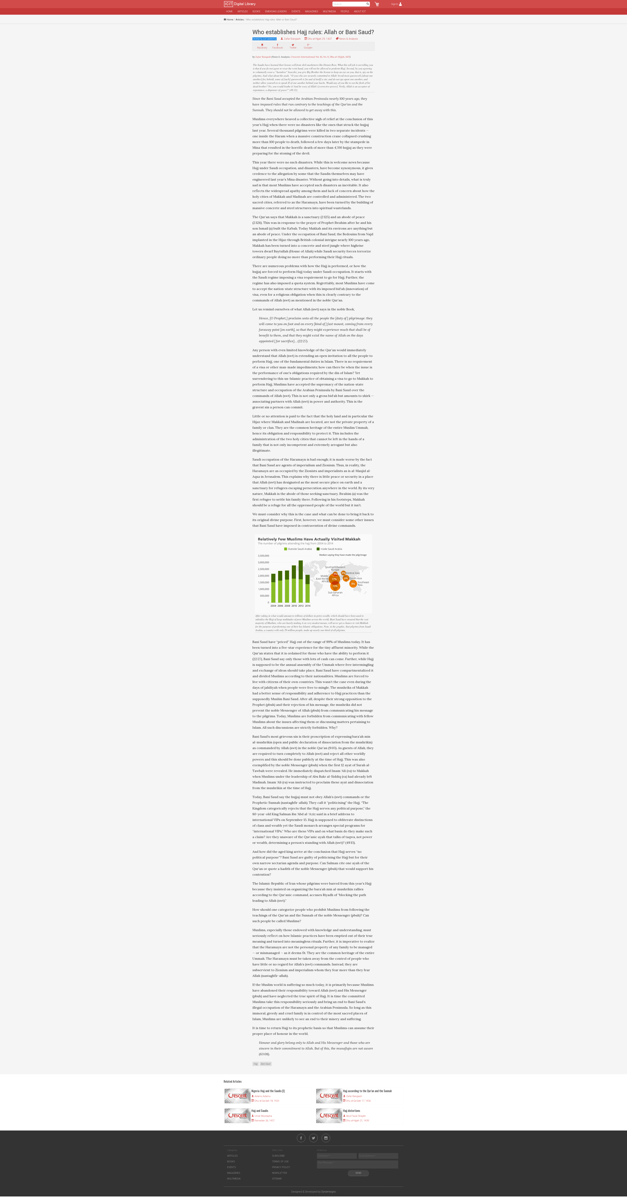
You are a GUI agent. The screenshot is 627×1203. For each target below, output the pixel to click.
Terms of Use (280, 1161)
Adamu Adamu (263, 1096)
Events (296, 11)
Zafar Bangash (292, 38)
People (345, 11)
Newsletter (279, 1172)
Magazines (311, 11)
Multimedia (329, 11)
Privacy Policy (281, 1167)
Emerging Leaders (276, 11)
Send (358, 1172)
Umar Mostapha (263, 1116)
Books (256, 11)
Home (229, 11)
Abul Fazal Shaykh (356, 1116)
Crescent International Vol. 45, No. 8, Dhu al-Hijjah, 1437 (320, 56)
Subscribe (278, 1155)
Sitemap (277, 1178)
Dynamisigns (328, 1191)
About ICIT (360, 11)
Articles (243, 11)
